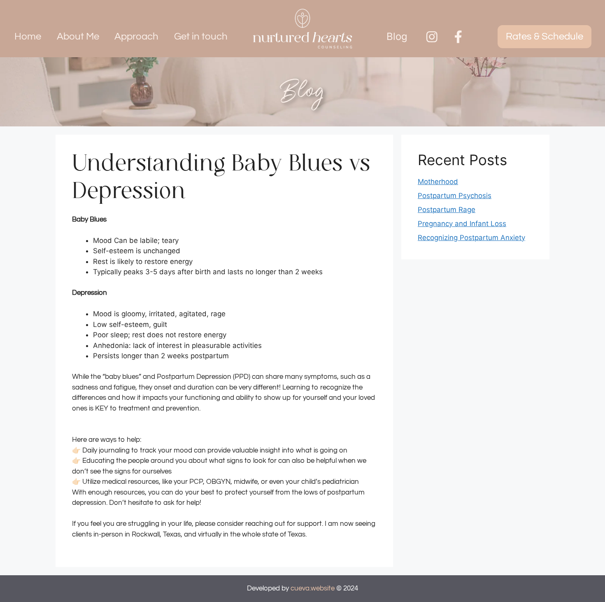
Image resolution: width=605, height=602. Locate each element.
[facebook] (458, 36)
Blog (396, 36)
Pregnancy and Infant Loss (462, 223)
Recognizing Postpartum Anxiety (471, 237)
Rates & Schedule (544, 36)
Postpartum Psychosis (454, 195)
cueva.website (313, 588)
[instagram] (431, 36)
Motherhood (438, 181)
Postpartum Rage (446, 209)
